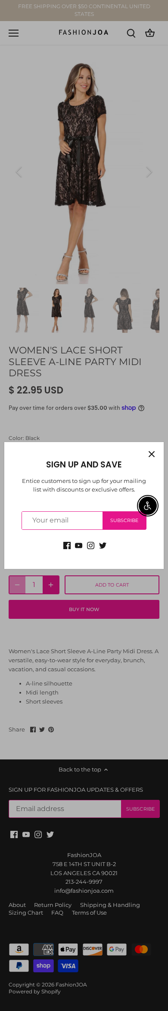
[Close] (151, 454)
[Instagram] (90, 545)
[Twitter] (102, 545)
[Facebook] (67, 545)
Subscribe (124, 520)
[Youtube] (78, 545)
